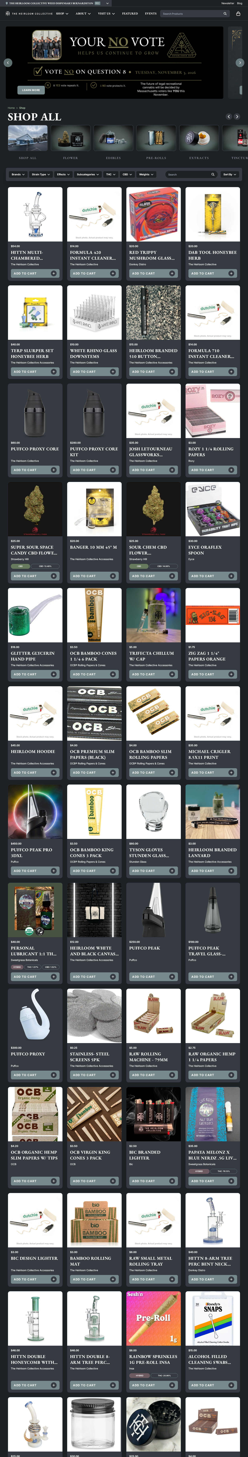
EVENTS (150, 13)
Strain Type (39, 174)
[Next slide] (240, 62)
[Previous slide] (8, 62)
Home (11, 107)
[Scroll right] (237, 116)
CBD (125, 174)
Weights (144, 174)
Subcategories (86, 174)
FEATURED (130, 13)
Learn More (31, 90)
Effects (61, 174)
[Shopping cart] (238, 14)
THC (108, 174)
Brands (16, 174)
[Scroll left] (229, 116)
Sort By (227, 174)
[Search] (225, 14)
